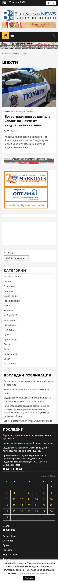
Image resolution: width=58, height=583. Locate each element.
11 (14, 499)
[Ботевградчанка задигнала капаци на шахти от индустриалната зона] (29, 87)
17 (6, 505)
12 (21, 499)
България (8, 291)
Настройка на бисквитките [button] (33, 573)
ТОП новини (31, 111)
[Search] (53, 35)
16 (51, 499)
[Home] (5, 35)
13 (29, 499)
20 (29, 505)
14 (36, 499)
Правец (7, 334)
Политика (9, 330)
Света (7, 344)
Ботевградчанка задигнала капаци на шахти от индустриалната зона (27, 121)
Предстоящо (10, 339)
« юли (6, 526)
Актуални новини (12, 276)
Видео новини (11, 296)
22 (44, 505)
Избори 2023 (10, 315)
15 (44, 499)
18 (14, 505)
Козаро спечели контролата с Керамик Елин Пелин (28, 443)
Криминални (19, 111)
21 (36, 505)
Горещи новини (12, 301)
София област (11, 354)
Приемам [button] (29, 578)
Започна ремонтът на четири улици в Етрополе (28, 420)
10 (6, 499)
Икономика (9, 320)
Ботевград (8, 111)
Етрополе (8, 310)
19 (21, 505)
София (7, 349)
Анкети (7, 281)
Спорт (7, 359)
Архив (9, 252)
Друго (7, 305)
